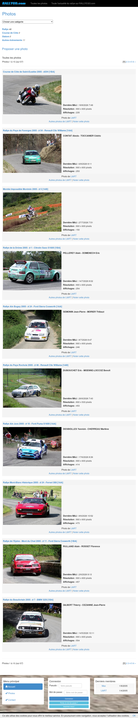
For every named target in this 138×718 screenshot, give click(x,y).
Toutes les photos (38, 3)
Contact (11, 699)
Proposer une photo (15, 49)
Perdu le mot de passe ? (69, 703)
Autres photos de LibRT (60, 121)
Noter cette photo (81, 121)
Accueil (11, 686)
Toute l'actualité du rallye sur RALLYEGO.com (73, 3)
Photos (11, 693)
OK (134, 715)
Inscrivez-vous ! (69, 706)
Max (104, 685)
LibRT (74, 117)
